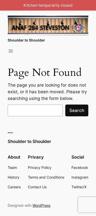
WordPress (41, 205)
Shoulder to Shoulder (26, 40)
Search (76, 110)
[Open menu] (11, 51)
